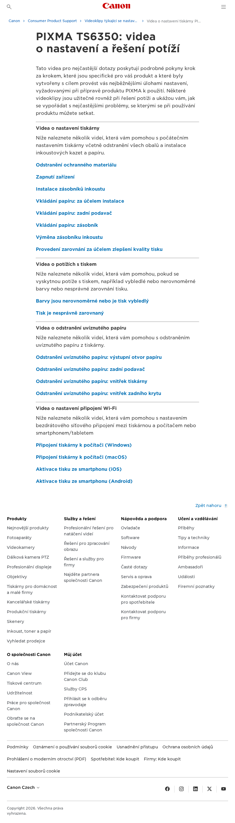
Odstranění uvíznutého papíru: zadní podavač (90, 369)
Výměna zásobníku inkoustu (69, 237)
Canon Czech (21, 787)
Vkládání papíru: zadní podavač (74, 213)
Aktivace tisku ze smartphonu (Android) (84, 481)
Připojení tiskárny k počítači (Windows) (84, 445)
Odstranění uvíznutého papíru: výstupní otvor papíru (99, 357)
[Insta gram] (181, 789)
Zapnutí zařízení (55, 177)
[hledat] (9, 6)
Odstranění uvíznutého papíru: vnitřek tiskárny (91, 381)
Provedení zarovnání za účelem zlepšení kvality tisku (99, 249)
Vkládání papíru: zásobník (67, 225)
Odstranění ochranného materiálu (76, 165)
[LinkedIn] (195, 789)
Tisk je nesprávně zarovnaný (70, 313)
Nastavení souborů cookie (33, 771)
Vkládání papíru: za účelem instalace (80, 201)
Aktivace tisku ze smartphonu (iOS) (79, 469)
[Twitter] (209, 789)
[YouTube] (223, 789)
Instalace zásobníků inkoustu (70, 189)
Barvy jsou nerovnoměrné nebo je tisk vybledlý (92, 301)
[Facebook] (167, 789)
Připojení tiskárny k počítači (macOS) (81, 457)
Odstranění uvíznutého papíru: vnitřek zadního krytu (98, 393)
